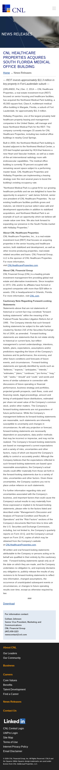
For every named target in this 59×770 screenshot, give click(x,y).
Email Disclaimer (12, 751)
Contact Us (10, 710)
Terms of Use (10, 742)
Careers (8, 674)
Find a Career (11, 694)
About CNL (10, 647)
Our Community (12, 658)
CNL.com (34, 295)
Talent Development (14, 689)
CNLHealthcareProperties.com (23, 265)
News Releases (12, 701)
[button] (54, 8)
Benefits (7, 685)
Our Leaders (10, 653)
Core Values (10, 680)
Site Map (8, 737)
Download (9, 603)
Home (6, 73)
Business (8, 665)
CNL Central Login (13, 728)
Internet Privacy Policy (15, 746)
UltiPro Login (10, 733)
